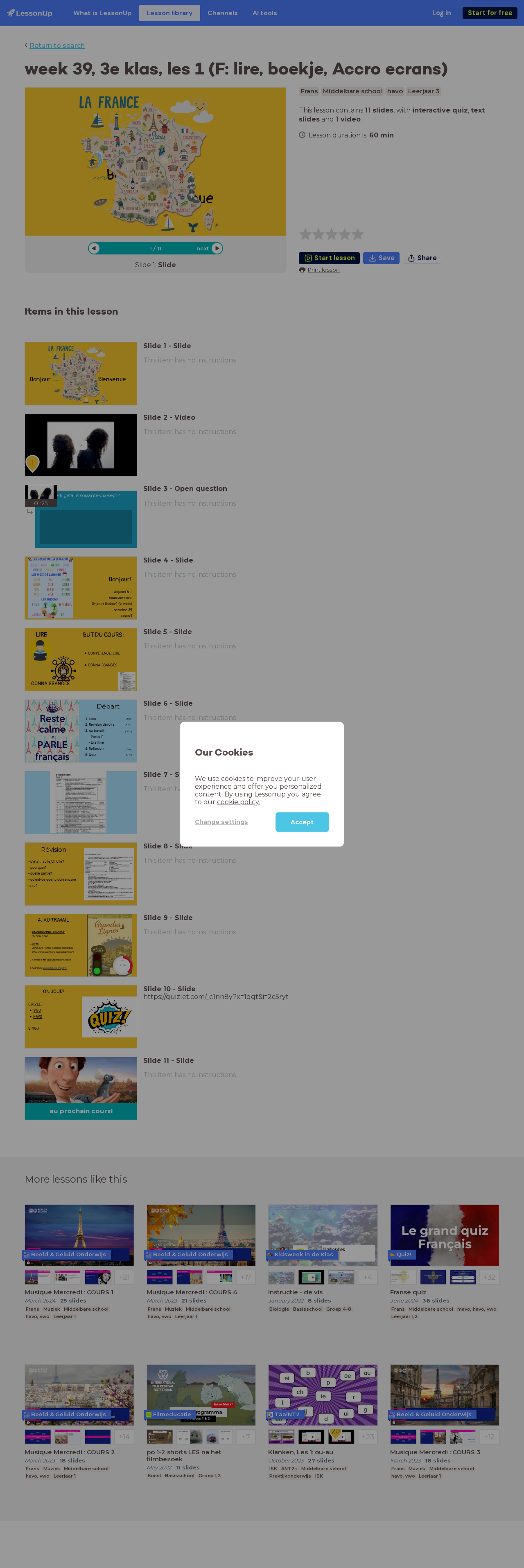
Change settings (221, 821)
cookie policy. (238, 801)
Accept (302, 822)
